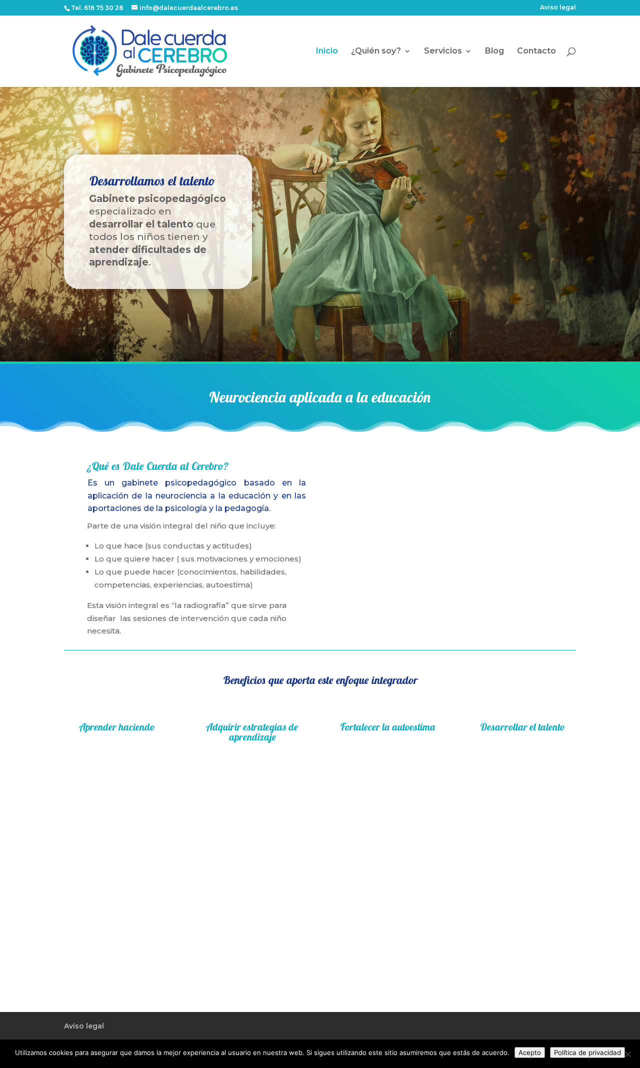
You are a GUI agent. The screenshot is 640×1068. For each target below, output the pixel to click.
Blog (494, 52)
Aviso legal (558, 7)
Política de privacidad (587, 1052)
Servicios (443, 52)
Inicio (327, 52)
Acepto (529, 1052)
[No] (627, 1054)
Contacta (184, 919)
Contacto (536, 52)
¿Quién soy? (376, 52)
